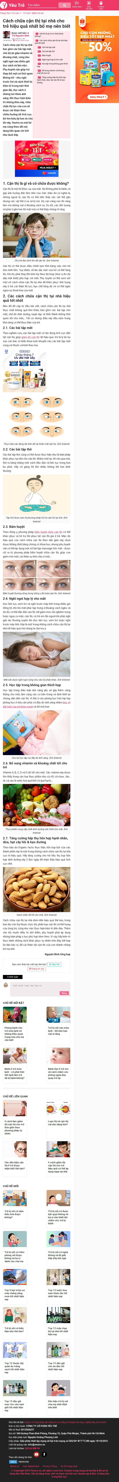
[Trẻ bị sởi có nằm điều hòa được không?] (15, 1198)
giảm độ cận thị (30, 337)
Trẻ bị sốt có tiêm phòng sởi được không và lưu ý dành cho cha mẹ (14, 1257)
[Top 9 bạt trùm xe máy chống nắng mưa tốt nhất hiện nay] (15, 1277)
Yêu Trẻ (17, 5)
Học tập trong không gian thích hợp (52, 65)
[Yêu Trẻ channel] (36, 1457)
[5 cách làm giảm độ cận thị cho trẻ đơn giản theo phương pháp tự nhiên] (15, 1108)
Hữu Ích (55, 964)
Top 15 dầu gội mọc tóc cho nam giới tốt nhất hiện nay (14, 1406)
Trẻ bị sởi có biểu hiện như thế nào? (14, 1330)
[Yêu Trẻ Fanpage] (44, 1457)
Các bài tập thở (46, 51)
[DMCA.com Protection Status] (19, 1463)
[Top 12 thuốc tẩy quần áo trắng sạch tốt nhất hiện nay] (15, 1350)
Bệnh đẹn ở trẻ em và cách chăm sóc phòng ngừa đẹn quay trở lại (58, 1073)
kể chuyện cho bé (74, 1422)
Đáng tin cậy (37, 968)
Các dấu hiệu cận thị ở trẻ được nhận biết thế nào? (14, 1165)
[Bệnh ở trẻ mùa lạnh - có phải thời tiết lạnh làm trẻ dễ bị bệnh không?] (15, 1056)
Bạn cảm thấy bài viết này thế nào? (29, 964)
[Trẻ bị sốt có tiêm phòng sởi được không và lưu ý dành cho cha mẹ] (15, 1239)
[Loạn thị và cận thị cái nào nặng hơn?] (58, 1108)
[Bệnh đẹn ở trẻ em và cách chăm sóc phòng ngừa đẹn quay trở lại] (58, 1056)
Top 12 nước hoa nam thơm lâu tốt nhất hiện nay (57, 1293)
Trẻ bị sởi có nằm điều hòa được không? (14, 1214)
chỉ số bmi (101, 1422)
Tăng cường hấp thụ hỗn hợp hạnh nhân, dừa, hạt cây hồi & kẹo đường (51, 80)
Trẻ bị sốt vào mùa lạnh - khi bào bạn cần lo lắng (58, 1030)
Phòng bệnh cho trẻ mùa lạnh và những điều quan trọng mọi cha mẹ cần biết (14, 1033)
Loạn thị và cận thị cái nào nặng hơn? (58, 1123)
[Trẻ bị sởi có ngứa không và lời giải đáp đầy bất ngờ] (58, 1239)
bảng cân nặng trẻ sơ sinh (52, 1422)
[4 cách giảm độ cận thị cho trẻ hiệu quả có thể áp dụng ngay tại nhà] (58, 1149)
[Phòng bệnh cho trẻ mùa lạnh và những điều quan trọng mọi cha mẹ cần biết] (15, 1015)
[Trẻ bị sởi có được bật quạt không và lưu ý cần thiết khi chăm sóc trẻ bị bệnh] (58, 1198)
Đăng (64, 993)
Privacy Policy (50, 1466)
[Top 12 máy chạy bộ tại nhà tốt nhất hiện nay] (58, 1315)
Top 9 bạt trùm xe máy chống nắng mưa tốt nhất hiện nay (14, 1295)
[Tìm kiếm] (64, 5)
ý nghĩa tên (89, 1422)
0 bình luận (12, 977)
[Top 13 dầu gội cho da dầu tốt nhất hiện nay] (58, 1350)
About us (14, 1466)
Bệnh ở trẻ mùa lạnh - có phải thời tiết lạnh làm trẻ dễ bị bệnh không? (14, 1073)
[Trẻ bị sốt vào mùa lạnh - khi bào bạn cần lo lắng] (58, 1015)
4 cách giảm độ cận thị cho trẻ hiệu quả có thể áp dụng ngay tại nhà (58, 1167)
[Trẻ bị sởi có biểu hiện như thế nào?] (15, 1315)
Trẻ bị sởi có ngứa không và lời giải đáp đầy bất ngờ (58, 1255)
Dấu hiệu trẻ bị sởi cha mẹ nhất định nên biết (58, 1404)
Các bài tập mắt (46, 47)
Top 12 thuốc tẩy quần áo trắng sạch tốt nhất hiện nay (14, 1368)
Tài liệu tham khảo (22, 40)
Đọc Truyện (89, 8)
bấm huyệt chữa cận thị (48, 532)
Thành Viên (101, 8)
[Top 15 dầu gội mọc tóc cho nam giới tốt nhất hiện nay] (15, 1388)
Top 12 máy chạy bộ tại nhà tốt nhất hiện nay (58, 1331)
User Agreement (31, 1466)
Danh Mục (77, 7)
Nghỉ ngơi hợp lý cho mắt (50, 60)
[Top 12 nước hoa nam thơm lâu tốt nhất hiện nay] (58, 1277)
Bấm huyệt (44, 55)
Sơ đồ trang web (69, 1466)
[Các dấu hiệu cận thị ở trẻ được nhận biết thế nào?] (15, 1149)
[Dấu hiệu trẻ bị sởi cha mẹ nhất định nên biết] (58, 1388)
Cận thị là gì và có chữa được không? (49, 35)
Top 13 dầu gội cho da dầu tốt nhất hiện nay (56, 1366)
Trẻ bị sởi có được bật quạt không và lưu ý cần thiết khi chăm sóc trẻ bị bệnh (58, 1217)
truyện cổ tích (31, 1422)
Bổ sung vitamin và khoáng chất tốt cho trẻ (50, 71)
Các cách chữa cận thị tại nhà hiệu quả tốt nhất (51, 41)
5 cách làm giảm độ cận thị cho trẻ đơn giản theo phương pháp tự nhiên (14, 1127)
